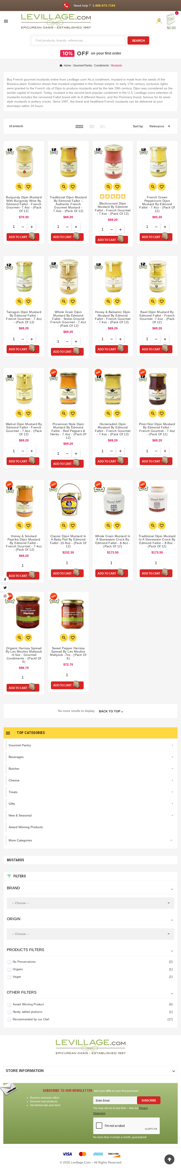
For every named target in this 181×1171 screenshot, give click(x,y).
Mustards (15, 860)
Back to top (109, 711)
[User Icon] (159, 21)
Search (138, 40)
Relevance (160, 126)
